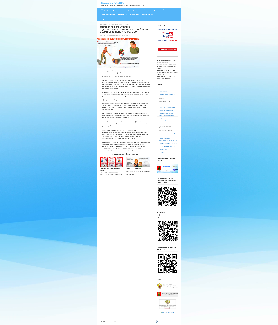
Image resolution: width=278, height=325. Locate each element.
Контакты (131, 19)
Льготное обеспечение (165, 121)
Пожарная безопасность (165, 130)
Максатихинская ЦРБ (112, 3)
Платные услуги (163, 149)
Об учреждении (105, 10)
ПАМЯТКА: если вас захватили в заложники (110, 169)
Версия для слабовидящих (168, 49)
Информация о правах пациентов (168, 143)
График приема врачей (108, 14)
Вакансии (166, 10)
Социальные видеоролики (166, 110)
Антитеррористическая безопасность (120, 35)
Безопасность (162, 124)
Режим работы (122, 14)
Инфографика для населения (167, 107)
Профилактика (163, 92)
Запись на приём (134, 14)
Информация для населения (167, 94)
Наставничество (147, 14)
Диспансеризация (163, 89)
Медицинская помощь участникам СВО (113, 19)
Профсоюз (161, 152)
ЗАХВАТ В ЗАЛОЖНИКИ (133, 169)
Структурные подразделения (132, 10)
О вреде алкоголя (163, 104)
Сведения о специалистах (152, 10)
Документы (117, 10)
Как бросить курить (164, 101)
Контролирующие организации (167, 118)
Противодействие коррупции (167, 146)
